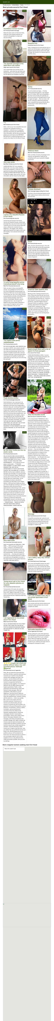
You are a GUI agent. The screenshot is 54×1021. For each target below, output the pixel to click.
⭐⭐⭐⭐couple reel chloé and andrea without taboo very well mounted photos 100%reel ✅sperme (15, 665)
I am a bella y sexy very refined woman (39, 558)
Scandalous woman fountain (13, 29)
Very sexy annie (9, 162)
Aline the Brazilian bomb (36, 415)
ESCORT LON (6, 2)
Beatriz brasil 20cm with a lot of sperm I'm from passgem (39, 350)
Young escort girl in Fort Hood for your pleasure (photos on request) (14, 583)
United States (15, 5)
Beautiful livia (32, 43)
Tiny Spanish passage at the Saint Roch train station (13, 64)
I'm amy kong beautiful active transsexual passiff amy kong (14, 283)
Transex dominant (34, 189)
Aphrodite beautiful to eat (37, 629)
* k (5, 123)
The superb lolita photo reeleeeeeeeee (12, 341)
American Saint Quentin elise (38, 289)
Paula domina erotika (11, 398)
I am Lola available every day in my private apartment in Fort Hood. (39, 597)
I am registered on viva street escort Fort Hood (14, 619)
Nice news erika (9, 540)
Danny (30, 87)
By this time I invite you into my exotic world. (15, 451)
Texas (21, 5)
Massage (31, 514)
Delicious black (33, 151)
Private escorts (7, 5)
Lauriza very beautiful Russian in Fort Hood (14, 215)
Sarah (30, 241)
